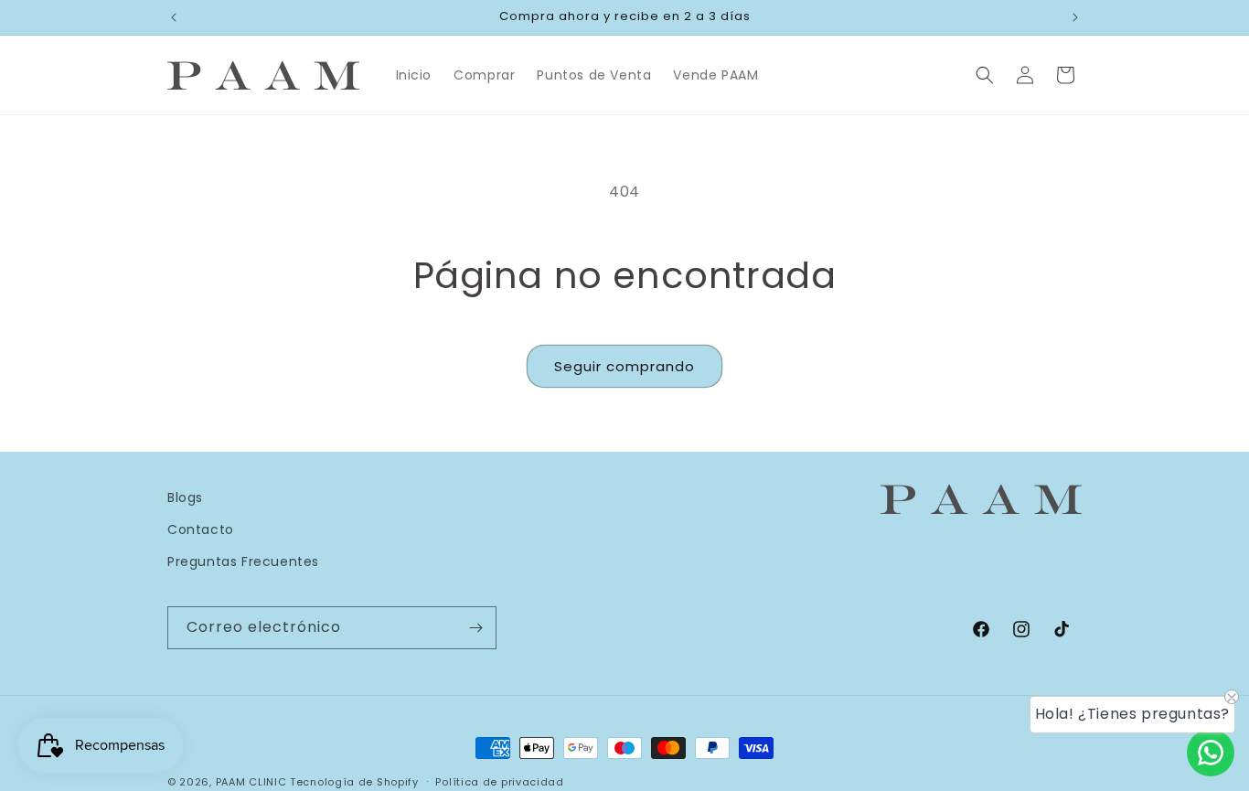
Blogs (185, 497)
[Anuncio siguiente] (1075, 17)
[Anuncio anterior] (174, 17)
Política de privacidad (499, 781)
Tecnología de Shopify (354, 782)
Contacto (200, 529)
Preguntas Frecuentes (243, 561)
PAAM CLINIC (251, 782)
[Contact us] (1210, 752)
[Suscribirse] (475, 627)
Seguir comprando (624, 366)
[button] (985, 75)
